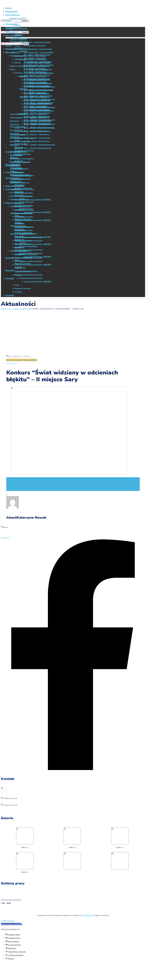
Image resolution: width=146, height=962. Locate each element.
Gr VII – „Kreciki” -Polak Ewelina (19, 309)
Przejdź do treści (7, 920)
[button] (11, 924)
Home (3, 309)
